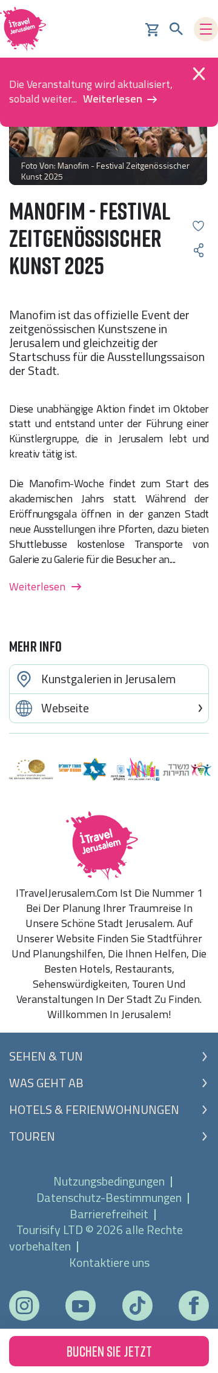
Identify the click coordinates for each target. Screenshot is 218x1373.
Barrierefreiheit (109, 1213)
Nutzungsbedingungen (109, 1181)
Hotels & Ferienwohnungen (94, 1110)
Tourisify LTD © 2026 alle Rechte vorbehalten (96, 1237)
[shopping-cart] (152, 28)
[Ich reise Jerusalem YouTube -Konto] (80, 1305)
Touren (32, 1136)
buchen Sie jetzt (109, 1351)
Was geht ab (46, 1083)
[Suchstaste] (176, 29)
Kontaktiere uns (109, 1262)
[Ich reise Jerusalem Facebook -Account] (193, 1305)
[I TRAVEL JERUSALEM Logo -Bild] (27, 29)
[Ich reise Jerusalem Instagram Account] (24, 1305)
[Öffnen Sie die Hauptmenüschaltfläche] (206, 29)
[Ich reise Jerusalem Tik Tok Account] (137, 1306)
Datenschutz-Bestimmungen (109, 1197)
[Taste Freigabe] (198, 250)
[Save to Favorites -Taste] (198, 226)
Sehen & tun (46, 1056)
